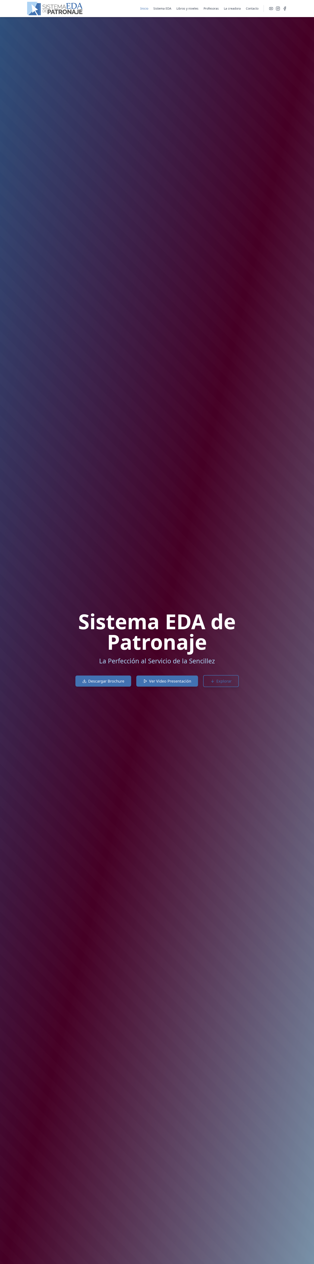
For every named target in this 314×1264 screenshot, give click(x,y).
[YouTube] (271, 8)
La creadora (232, 8)
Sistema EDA (162, 8)
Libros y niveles (187, 8)
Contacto (252, 8)
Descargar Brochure (106, 681)
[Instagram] (278, 8)
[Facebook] (285, 8)
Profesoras (211, 8)
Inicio (144, 8)
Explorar (224, 681)
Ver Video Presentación (170, 681)
